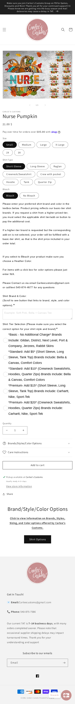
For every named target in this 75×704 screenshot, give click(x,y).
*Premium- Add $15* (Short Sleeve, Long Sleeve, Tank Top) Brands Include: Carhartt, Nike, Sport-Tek (38, 391)
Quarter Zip (45, 182)
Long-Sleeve (37, 166)
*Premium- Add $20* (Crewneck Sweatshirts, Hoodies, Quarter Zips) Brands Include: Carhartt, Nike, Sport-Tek (39, 408)
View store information (19, 486)
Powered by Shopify (46, 698)
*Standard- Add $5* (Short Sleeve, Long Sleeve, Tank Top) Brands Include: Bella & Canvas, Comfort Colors (37, 357)
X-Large (60, 144)
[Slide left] (30, 105)
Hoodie (10, 182)
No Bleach (29, 195)
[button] (4, 29)
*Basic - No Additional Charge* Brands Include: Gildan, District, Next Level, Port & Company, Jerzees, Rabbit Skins (38, 340)
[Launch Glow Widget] (66, 695)
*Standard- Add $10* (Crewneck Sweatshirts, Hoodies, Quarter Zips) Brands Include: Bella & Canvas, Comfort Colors (39, 374)
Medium (26, 144)
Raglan (58, 166)
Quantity (7, 423)
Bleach (10, 195)
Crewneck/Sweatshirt (19, 174)
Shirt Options (37, 539)
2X (7, 152)
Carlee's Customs (33, 698)
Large (43, 144)
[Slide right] (45, 105)
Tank (26, 182)
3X (19, 152)
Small (9, 144)
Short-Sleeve (13, 166)
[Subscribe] (64, 663)
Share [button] (10, 493)
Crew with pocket (50, 174)
